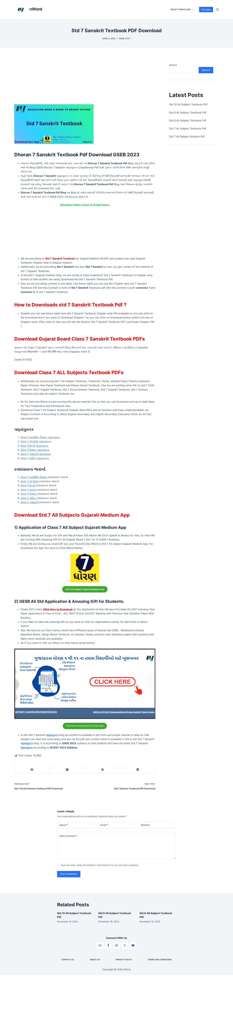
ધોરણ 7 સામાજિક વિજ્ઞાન (34, 477)
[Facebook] (32, 770)
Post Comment (68, 873)
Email (104, 825)
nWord (35, 9)
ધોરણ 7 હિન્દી (28, 485)
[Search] (217, 9)
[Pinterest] (102, 770)
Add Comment (68, 835)
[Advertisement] (84, 81)
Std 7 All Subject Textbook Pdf (187, 128)
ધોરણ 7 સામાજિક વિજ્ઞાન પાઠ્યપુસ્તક (40, 437)
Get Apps (206, 9)
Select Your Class (181, 9)
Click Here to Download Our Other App (85, 725)
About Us (95, 959)
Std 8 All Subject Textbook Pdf (187, 120)
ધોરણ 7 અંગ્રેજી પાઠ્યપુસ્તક (36, 441)
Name (63, 825)
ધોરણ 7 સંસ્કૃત (29, 489)
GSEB (121, 38)
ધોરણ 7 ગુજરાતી (30, 502)
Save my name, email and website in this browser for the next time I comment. (100, 865)
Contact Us (67, 959)
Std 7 (128, 38)
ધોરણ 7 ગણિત (29, 498)
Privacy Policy (124, 959)
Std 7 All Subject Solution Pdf (187, 136)
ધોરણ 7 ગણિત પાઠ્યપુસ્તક (35, 458)
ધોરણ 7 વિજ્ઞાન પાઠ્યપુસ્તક (35, 449)
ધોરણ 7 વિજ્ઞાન (29, 493)
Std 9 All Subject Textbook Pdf (187, 112)
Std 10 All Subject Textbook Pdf (188, 104)
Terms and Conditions (160, 959)
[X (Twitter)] (67, 770)
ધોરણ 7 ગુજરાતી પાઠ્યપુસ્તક (36, 454)
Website (145, 825)
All (59, 609)
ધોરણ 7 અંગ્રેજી (30, 481)
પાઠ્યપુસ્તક (52, 735)
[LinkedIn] (137, 770)
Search (173, 64)
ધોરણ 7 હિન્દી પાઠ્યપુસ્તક (34, 445)
